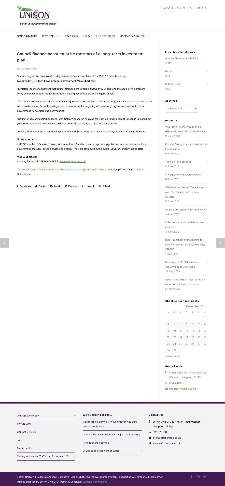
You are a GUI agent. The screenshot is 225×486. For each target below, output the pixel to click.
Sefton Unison (173, 84)
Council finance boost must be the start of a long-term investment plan (70, 169)
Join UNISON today (28, 415)
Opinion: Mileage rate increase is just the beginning (186, 146)
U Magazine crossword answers (183, 174)
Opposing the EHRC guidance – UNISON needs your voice (183, 264)
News (168, 71)
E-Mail (106, 186)
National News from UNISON (181, 58)
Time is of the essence (178, 161)
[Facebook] (191, 477)
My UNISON (24, 423)
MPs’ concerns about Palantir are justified (184, 225)
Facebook (25, 186)
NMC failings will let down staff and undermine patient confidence (185, 282)
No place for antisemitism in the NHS (186, 209)
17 (174, 337)
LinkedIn (90, 186)
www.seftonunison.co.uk (167, 443)
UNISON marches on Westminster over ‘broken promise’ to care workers (184, 192)
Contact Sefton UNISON (135, 36)
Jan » (177, 356)
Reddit (57, 186)
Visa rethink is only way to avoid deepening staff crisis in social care (185, 129)
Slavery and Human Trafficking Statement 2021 (43, 456)
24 (174, 343)
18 (181, 337)
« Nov (168, 356)
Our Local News (105, 36)
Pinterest (73, 186)
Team (86, 36)
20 (192, 337)
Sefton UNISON (27, 36)
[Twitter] (204, 477)
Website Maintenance (95, 481)
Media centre (24, 448)
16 (168, 337)
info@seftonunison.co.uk (183, 388)
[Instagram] (198, 477)
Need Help (71, 36)
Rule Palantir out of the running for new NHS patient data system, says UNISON (185, 244)
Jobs (20, 440)
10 (174, 330)
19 (187, 337)
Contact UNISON (26, 431)
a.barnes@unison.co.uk (72, 161)
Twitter (42, 186)
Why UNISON (51, 36)
